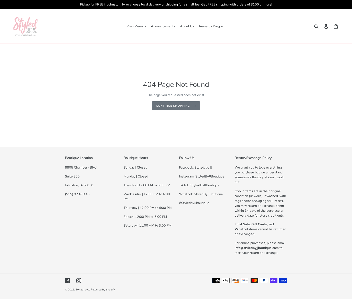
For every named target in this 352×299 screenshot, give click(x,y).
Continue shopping (173, 106)
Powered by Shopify (103, 289)
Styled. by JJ (83, 289)
